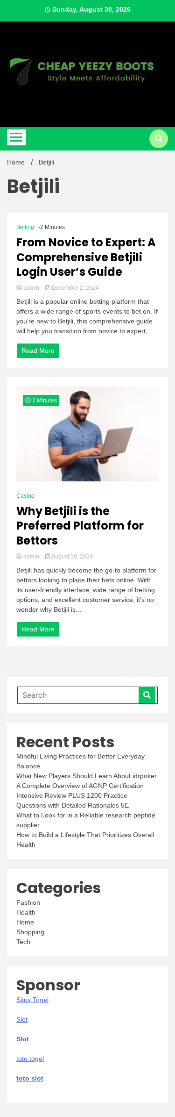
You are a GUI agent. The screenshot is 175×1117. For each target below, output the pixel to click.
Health (25, 912)
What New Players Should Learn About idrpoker (86, 776)
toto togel (30, 1058)
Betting (25, 227)
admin (31, 288)
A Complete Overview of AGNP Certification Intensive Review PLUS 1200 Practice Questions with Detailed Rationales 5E (80, 795)
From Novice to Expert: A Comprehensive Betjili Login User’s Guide (86, 257)
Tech (23, 941)
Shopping (30, 932)
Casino (25, 496)
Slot (22, 1039)
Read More (38, 350)
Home (25, 922)
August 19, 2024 (71, 556)
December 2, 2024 (74, 288)
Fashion (28, 902)
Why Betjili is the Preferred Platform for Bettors (80, 526)
